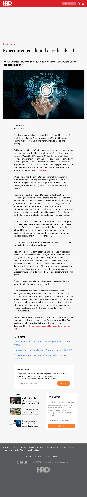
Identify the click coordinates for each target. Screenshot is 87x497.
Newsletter (40, 447)
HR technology (11, 44)
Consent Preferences (67, 447)
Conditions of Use (52, 447)
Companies (6, 447)
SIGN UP (63, 383)
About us (28, 456)
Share (24, 128)
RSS (54, 456)
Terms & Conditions (33, 450)
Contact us (38, 456)
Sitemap (47, 456)
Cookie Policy (19, 450)
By (19, 125)
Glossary (23, 447)
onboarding (41, 170)
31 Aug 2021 (17, 128)
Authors (31, 447)
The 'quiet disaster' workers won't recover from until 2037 (43, 350)
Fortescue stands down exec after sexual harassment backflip (30, 423)
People (15, 447)
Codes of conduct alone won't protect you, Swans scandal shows (30, 401)
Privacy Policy (7, 450)
